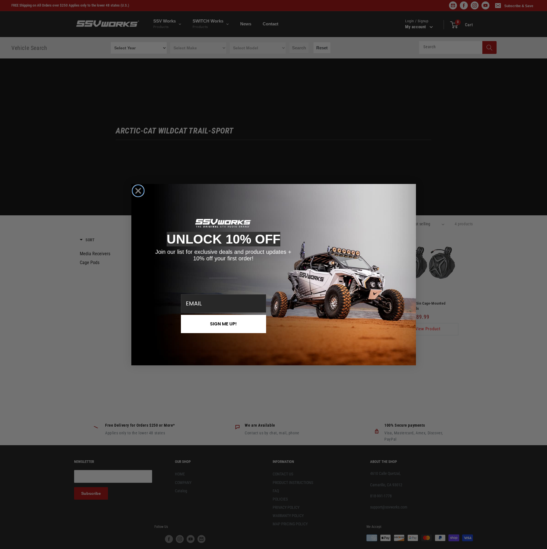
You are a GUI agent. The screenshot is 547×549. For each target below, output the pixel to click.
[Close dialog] (138, 190)
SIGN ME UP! (223, 324)
